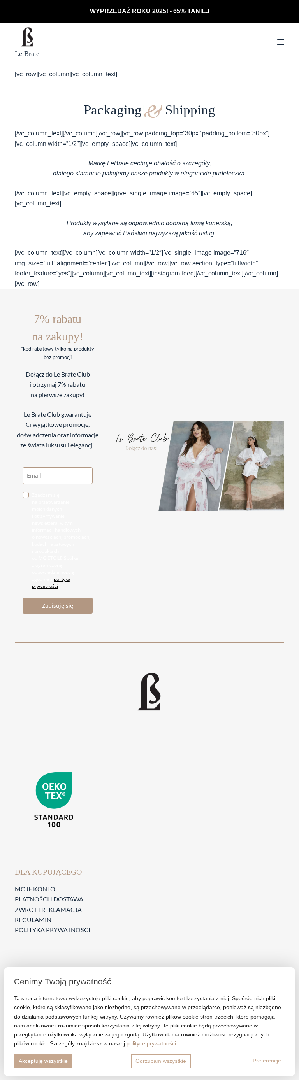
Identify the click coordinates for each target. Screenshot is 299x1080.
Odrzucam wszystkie (160, 1061)
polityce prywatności (151, 1043)
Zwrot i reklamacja (48, 909)
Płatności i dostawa (49, 899)
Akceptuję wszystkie (43, 1061)
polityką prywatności (51, 582)
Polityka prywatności (52, 929)
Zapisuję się (57, 605)
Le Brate (27, 54)
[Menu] (280, 42)
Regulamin (33, 919)
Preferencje (267, 1060)
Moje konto (35, 888)
